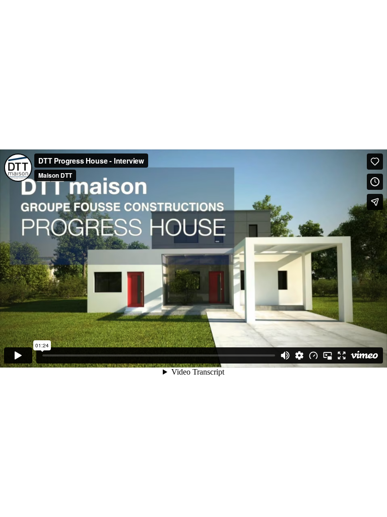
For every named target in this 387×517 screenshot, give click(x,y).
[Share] (375, 202)
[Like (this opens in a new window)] (375, 161)
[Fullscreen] (342, 355)
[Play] (18, 355)
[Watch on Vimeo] (364, 355)
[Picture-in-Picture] (327, 355)
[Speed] (313, 355)
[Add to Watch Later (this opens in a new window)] (375, 182)
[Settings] (299, 355)
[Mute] (285, 355)
